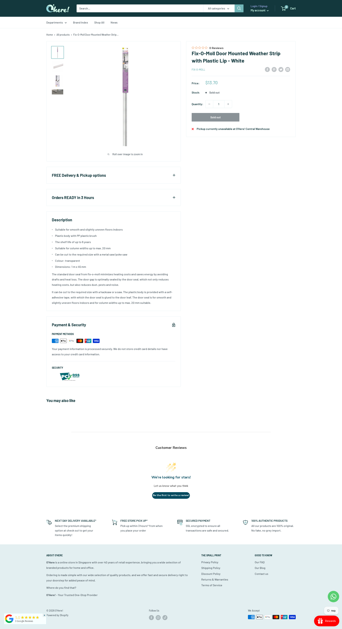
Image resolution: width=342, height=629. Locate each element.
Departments (54, 22)
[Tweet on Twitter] (280, 69)
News (114, 22)
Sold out (215, 117)
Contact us (261, 573)
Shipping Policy (210, 567)
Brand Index (80, 22)
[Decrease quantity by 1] (209, 104)
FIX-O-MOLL (198, 69)
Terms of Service (211, 585)
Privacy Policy (209, 562)
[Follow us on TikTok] (164, 617)
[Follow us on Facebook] (151, 617)
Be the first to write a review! (171, 495)
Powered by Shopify (57, 615)
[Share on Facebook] (267, 69)
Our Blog (260, 567)
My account (258, 10)
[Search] (239, 8)
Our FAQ (260, 562)
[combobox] (140, 8)
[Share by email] (287, 69)
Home (49, 34)
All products (63, 34)
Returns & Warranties (214, 579)
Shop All (99, 22)
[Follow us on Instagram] (158, 617)
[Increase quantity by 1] (228, 104)
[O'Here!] (9, 623)
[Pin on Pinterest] (274, 69)
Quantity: (197, 104)
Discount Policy (211, 573)
